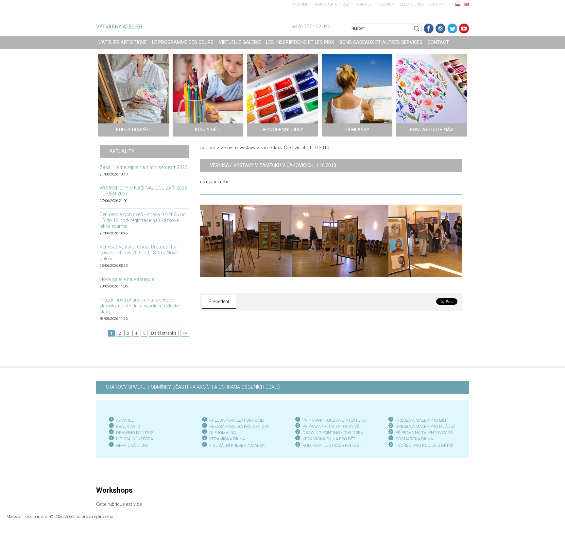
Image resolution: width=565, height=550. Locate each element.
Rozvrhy (385, 4)
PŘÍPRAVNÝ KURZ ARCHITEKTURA (334, 420)
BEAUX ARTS (128, 426)
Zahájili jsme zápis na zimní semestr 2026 (143, 167)
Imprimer (363, 4)
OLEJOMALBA (222, 432)
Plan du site (325, 4)
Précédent (219, 301)
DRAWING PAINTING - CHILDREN (332, 432)
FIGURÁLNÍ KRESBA (134, 438)
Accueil (300, 4)
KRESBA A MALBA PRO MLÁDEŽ (425, 426)
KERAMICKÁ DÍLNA (227, 438)
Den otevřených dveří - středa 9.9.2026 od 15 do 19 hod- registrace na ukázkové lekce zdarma (143, 220)
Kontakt (437, 4)
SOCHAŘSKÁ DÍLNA (414, 438)
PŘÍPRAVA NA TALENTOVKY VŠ (331, 426)
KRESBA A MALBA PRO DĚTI (422, 420)
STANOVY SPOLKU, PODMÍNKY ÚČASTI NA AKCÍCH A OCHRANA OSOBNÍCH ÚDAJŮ (193, 387)
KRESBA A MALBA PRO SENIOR (238, 426)
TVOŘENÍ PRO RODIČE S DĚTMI (424, 445)
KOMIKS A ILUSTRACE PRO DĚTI (332, 445)
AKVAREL (125, 420)
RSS (346, 4)
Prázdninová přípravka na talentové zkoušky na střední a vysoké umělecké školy (140, 306)
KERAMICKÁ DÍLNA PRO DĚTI (329, 438)
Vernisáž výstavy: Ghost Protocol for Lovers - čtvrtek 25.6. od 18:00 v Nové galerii (139, 253)
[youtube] (464, 28)
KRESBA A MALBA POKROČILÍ (236, 420)
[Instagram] (440, 28)
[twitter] (452, 28)
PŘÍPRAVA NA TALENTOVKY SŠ (424, 432)
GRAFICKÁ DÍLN (131, 445)
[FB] (429, 28)
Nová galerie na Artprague (127, 279)
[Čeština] (457, 4)
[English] (466, 4)
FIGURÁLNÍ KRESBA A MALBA (237, 445)
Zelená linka (412, 4)
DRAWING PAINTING (135, 432)
